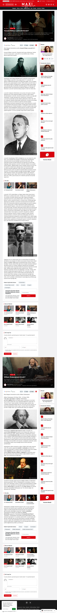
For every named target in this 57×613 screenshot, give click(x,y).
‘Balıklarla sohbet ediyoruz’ (46, 113)
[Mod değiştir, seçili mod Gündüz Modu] (16, 4)
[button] (49, 4)
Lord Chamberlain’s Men (14, 435)
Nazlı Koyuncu (10, 384)
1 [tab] (42, 58)
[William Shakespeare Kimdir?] (32, 187)
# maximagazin (7, 287)
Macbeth (23, 452)
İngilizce (11, 400)
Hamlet (9, 452)
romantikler (28, 511)
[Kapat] (54, 610)
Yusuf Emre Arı (10, 37)
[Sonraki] (11, 1)
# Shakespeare (7, 529)
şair (8, 398)
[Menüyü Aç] (3, 4)
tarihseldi (25, 448)
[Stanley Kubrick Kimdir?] (32, 322)
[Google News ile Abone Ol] (7, 45)
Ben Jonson (27, 486)
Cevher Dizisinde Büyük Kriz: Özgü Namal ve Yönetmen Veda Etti (47, 70)
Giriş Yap (15, 353)
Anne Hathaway (11, 432)
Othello (18, 452)
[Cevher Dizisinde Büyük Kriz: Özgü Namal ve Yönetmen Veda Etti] (47, 51)
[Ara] (46, 4)
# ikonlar (20, 526)
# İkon (17, 285)
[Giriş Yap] (51, 4)
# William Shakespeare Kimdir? (27, 529)
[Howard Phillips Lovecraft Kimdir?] (32, 499)
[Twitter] (30, 602)
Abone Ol (28, 295)
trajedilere (9, 450)
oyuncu (18, 398)
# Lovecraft (23, 285)
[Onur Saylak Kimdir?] (9, 322)
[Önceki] (10, 1)
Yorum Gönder (8, 353)
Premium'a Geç (10, 4)
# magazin (29, 285)
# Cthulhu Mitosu (22, 282)
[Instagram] (26, 602)
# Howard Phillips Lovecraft (9, 285)
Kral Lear (13, 452)
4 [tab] (49, 58)
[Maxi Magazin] (28, 5)
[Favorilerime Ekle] (36, 45)
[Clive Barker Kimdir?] (20, 187)
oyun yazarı (12, 398)
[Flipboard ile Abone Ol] (13, 45)
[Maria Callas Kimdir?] (20, 322)
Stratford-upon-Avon (16, 430)
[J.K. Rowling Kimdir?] (9, 187)
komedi (19, 448)
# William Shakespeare (16, 529)
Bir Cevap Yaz (8, 332)
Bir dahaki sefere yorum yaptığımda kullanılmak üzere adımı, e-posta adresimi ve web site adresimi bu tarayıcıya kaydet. (21, 350)
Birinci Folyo (11, 486)
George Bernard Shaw (27, 514)
